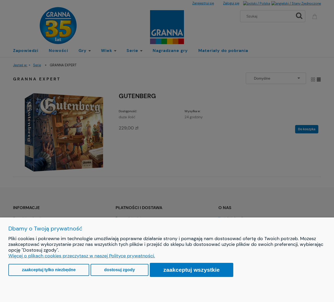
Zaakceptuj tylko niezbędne (49, 270)
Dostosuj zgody (119, 270)
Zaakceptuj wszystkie (191, 270)
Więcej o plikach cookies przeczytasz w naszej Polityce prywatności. (81, 256)
